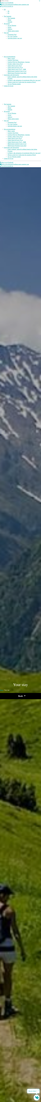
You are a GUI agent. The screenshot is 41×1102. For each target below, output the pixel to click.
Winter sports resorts (13, 31)
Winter (9, 20)
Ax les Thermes (12, 25)
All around (7, 23)
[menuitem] (5, 9)
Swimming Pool (12, 34)
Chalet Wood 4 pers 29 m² (15, 65)
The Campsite (7, 16)
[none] (22, 11)
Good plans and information (11, 75)
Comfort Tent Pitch (13, 60)
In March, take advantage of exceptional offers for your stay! (24, 80)
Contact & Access (8, 86)
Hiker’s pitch (11, 58)
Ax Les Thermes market (14, 84)
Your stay (6, 32)
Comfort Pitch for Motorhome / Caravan (19, 62)
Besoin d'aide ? (33, 1091)
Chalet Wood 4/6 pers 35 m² (15, 67)
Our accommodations (9, 56)
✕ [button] (38, 1090)
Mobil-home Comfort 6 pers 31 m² (17, 71)
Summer (10, 22)
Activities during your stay (15, 38)
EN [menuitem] (5, 9)
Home (1, 690)
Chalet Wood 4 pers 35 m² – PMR (17, 69)
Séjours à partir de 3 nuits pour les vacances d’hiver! (22, 82)
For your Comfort (12, 36)
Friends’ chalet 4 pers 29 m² (15, 64)
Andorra (10, 29)
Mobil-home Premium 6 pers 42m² (17, 73)
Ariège (9, 27)
